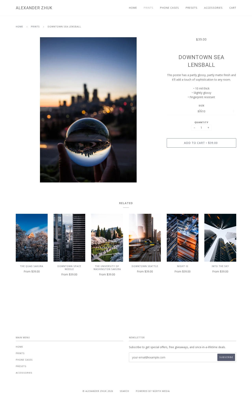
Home (133, 7)
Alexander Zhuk (34, 8)
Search (124, 391)
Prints (148, 7)
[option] (88, 109)
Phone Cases (169, 7)
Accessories (213, 7)
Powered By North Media (153, 391)
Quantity (201, 122)
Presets (191, 7)
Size (201, 105)
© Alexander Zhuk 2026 (97, 391)
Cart (232, 7)
